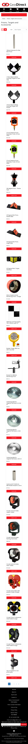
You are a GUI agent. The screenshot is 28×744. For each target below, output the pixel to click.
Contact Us (14, 697)
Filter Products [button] (6, 14)
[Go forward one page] (19, 684)
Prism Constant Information (14, 704)
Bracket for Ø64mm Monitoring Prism (11, 375)
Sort (11, 29)
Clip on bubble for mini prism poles (12, 671)
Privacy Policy (14, 710)
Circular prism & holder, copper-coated (12, 511)
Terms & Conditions (19, 726)
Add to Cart (14, 195)
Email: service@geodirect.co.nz (14, 720)
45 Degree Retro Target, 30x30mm (12, 269)
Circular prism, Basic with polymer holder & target (13, 591)
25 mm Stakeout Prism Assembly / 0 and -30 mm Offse (13, 134)
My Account (14, 694)
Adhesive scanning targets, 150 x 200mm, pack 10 (13, 322)
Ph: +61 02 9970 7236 (14, 717)
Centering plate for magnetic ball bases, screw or (13, 431)
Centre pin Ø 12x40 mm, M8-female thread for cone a (14, 484)
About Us (14, 692)
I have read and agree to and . (14, 727)
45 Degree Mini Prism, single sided (12, 242)
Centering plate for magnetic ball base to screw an (13, 403)
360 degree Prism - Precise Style (13, 189)
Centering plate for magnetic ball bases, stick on (14, 458)
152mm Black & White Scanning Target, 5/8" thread (12, 106)
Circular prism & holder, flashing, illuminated (12, 538)
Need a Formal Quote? (14, 700)
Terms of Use (14, 707)
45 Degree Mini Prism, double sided (12, 215)
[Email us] (14, 731)
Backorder (14, 57)
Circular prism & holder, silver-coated (12, 564)
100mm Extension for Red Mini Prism (13, 51)
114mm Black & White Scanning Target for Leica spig (13, 78)
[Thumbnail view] (2, 29)
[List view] (5, 29)
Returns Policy (14, 712)
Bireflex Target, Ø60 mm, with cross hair (13, 349)
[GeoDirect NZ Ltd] (14, 4)
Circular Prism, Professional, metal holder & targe (13, 618)
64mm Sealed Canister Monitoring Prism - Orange (13, 295)
